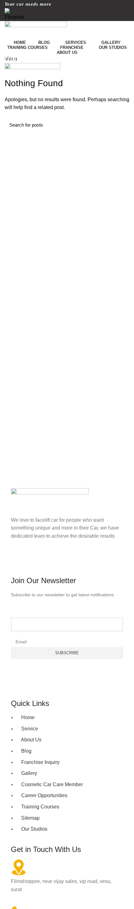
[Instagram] (35, 560)
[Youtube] (52, 560)
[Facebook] (18, 560)
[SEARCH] (121, 125)
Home (10, 73)
